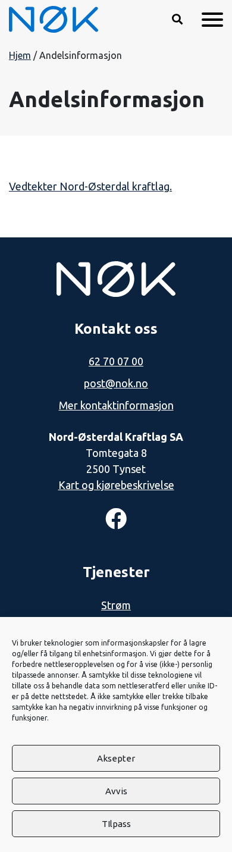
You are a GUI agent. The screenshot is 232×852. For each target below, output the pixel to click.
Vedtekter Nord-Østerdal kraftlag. (90, 186)
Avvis (116, 791)
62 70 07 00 (116, 361)
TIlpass (116, 824)
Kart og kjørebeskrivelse (116, 485)
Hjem (20, 55)
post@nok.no (116, 383)
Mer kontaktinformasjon (116, 405)
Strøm (116, 605)
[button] (177, 20)
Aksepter (116, 758)
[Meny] (212, 19)
